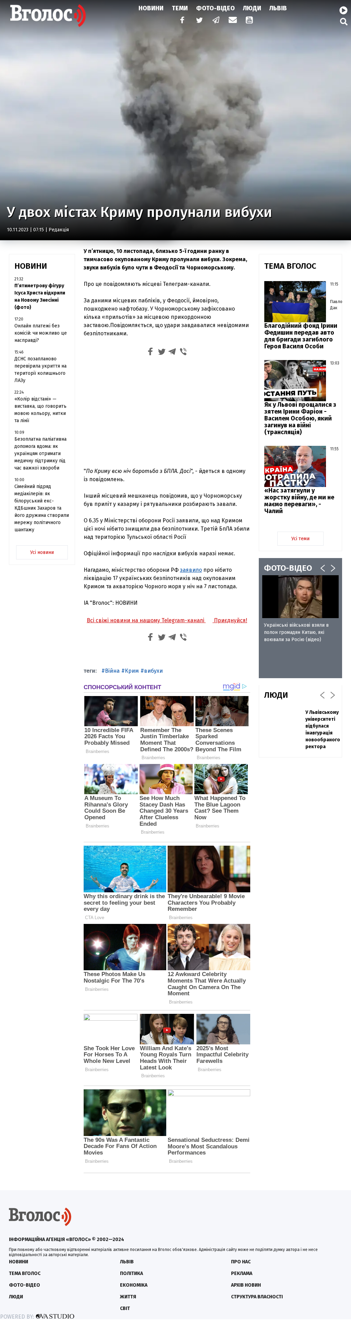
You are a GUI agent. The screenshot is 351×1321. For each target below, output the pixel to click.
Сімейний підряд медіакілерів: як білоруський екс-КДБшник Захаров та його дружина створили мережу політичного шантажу (41, 508)
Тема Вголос (24, 1273)
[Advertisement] (167, 411)
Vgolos (48, 15)
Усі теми (300, 539)
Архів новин (246, 1285)
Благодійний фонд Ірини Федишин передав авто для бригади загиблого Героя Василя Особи (300, 336)
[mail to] (233, 21)
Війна (112, 671)
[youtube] (250, 21)
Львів (278, 8)
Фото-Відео (215, 8)
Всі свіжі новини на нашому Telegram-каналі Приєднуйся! (167, 620)
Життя (128, 1297)
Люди (252, 8)
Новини (151, 8)
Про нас (241, 1262)
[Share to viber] (183, 352)
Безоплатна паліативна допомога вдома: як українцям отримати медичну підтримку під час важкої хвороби (40, 453)
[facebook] (180, 21)
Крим (132, 671)
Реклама (241, 1273)
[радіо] (343, 10)
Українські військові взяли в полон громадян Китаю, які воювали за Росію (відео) (296, 632)
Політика (131, 1273)
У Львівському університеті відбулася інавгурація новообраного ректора (322, 729)
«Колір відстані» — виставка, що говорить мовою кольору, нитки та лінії (40, 410)
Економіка (133, 1285)
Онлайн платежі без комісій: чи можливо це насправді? (40, 333)
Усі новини (42, 552)
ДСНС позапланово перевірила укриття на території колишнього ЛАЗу (40, 369)
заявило (191, 570)
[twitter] (199, 21)
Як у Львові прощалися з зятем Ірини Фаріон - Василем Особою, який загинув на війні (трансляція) (300, 418)
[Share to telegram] (172, 352)
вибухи (153, 671)
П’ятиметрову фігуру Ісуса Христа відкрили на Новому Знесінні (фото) (39, 296)
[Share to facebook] (150, 352)
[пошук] (344, 21)
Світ (125, 1308)
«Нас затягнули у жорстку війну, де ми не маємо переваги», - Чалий (299, 500)
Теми (180, 8)
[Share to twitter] (161, 352)
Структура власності (257, 1297)
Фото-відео (24, 1285)
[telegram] (216, 21)
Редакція (59, 230)
